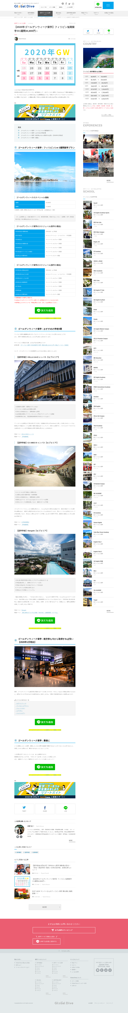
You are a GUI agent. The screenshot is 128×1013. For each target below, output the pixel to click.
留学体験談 (31, 13)
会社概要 (90, 1003)
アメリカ (38, 971)
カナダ (38, 969)
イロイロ (96, 352)
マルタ (38, 968)
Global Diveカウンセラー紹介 (79, 983)
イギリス (38, 973)
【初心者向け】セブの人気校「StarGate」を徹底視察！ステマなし (40, 612)
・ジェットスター (20, 708)
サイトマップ (109, 1003)
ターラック (96, 458)
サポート (96, 13)
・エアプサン (19, 710)
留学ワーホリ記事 (45, 13)
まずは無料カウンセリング (64, 930)
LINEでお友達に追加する (48, 941)
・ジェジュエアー (20, 713)
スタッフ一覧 (43, 7)
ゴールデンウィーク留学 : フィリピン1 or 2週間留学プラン (37, 130)
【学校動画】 (25, 436)
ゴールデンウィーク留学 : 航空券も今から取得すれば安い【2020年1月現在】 (42, 135)
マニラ (95, 207)
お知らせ (74, 985)
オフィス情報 (52, 7)
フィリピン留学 (99, 205)
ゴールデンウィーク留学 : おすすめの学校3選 (33, 133)
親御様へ (61, 7)
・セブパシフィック (20, 703)
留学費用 (19, 852)
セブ (42, 17)
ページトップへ (65, 951)
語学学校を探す (71, 13)
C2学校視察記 (25, 522)
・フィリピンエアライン (22, 706)
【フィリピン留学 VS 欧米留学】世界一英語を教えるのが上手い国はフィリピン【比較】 (44, 345)
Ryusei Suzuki (45, 873)
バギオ (95, 226)
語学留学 (35, 852)
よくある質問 (70, 7)
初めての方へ (18, 13)
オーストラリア (40, 966)
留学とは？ (19, 965)
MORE (70, 840)
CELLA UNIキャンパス (28, 434)
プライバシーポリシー (99, 1003)
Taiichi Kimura (22, 38)
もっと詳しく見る (106, 114)
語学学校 (27, 852)
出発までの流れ (109, 13)
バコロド (96, 381)
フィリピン (36, 17)
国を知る (58, 13)
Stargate (24, 610)
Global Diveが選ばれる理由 (23, 962)
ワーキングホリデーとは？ (22, 967)
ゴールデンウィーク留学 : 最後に (30, 137)
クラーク (96, 468)
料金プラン (85, 13)
